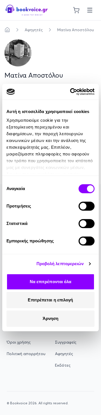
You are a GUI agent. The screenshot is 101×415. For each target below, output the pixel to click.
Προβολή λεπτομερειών (60, 263)
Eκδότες (62, 365)
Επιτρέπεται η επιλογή (50, 299)
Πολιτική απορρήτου (26, 353)
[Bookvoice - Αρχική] (27, 10)
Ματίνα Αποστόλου (75, 29)
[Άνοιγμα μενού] (89, 10)
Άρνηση (51, 318)
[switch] (87, 206)
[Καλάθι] (76, 10)
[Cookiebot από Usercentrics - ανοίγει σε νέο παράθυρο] (71, 91)
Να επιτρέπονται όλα (51, 281)
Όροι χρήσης (19, 342)
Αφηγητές (34, 29)
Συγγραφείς (65, 342)
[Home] (7, 30)
